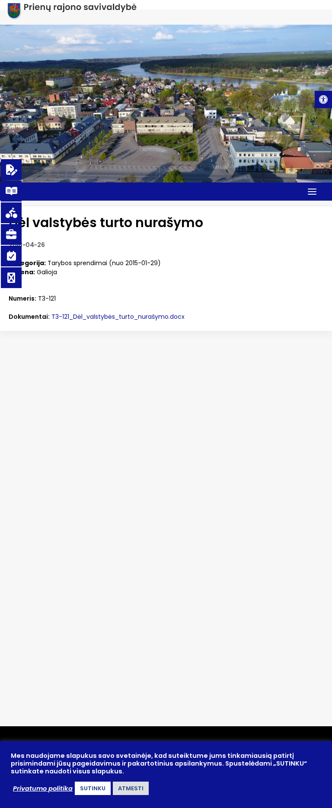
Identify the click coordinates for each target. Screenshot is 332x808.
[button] (323, 99)
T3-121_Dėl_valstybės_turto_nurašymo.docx (118, 316)
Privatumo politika (43, 788)
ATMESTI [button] (131, 788)
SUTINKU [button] (92, 788)
